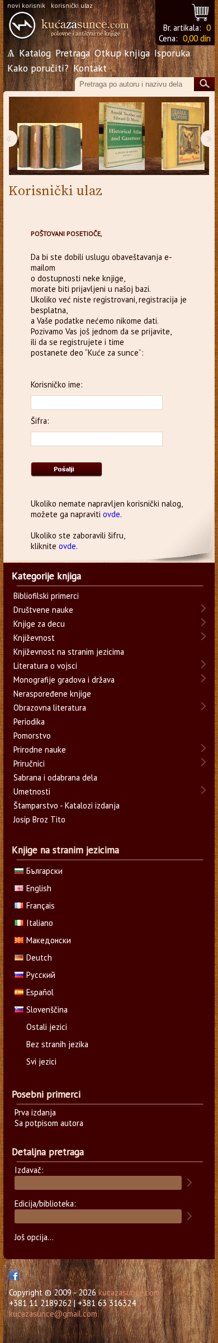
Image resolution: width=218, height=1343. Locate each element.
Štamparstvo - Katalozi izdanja (66, 805)
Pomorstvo (32, 735)
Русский (40, 975)
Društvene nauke (43, 609)
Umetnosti (31, 791)
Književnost (34, 637)
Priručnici (29, 763)
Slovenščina (47, 1009)
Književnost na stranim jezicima (68, 651)
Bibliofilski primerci (46, 595)
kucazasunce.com (129, 1292)
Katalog (35, 52)
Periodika (29, 721)
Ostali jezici (46, 1027)
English (38, 888)
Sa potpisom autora (49, 1123)
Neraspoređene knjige (52, 693)
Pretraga (72, 52)
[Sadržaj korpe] (201, 11)
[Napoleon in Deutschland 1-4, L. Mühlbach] (49, 136)
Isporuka (172, 52)
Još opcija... (34, 1237)
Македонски (48, 940)
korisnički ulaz (72, 5)
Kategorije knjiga (46, 576)
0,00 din (197, 38)
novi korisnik (26, 5)
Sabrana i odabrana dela (55, 777)
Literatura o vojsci (45, 665)
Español (40, 992)
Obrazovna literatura (49, 707)
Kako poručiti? (38, 68)
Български (44, 871)
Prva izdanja (35, 1112)
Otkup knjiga (122, 52)
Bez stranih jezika (57, 1044)
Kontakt (90, 68)
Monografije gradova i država (64, 679)
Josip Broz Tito (39, 819)
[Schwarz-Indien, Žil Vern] (183, 136)
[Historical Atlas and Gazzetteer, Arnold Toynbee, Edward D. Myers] (122, 136)
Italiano (39, 923)
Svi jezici (41, 1061)
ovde (111, 514)
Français (40, 905)
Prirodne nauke (39, 749)
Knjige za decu (39, 623)
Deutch (39, 957)
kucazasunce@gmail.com (53, 1313)
